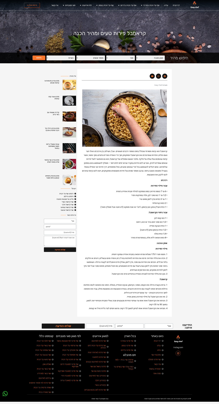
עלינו (166, 5)
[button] (32, 5)
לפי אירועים (87, 5)
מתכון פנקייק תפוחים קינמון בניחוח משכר (52, 177)
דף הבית (176, 5)
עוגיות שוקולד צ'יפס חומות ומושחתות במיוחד (52, 146)
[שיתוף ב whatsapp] (158, 76)
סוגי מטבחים (70, 5)
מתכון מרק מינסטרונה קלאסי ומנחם (51, 82)
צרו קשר (54, 5)
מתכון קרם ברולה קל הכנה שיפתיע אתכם (52, 129)
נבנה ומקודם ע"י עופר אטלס (100, 399)
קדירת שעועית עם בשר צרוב (53, 113)
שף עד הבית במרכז (151, 5)
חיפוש (38, 58)
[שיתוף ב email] (152, 76)
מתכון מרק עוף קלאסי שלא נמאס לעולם (52, 161)
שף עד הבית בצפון (106, 5)
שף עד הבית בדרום (128, 5)
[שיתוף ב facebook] (164, 76)
